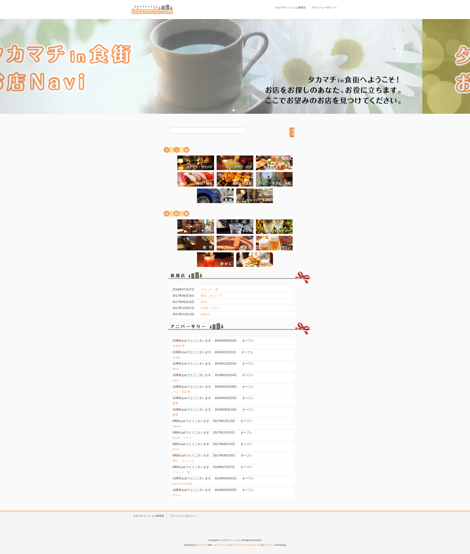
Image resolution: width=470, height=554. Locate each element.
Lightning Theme (220, 545)
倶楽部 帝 (178, 346)
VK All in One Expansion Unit (246, 545)
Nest (175, 368)
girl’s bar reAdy (182, 483)
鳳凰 (175, 403)
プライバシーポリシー (183, 515)
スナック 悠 (209, 289)
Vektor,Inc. (269, 545)
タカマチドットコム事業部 (148, 515)
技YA (204, 301)
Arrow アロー (210, 308)
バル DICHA (181, 391)
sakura (205, 314)
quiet (175, 380)
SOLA (176, 495)
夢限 (175, 414)
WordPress (201, 545)
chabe (176, 357)
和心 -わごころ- (212, 295)
